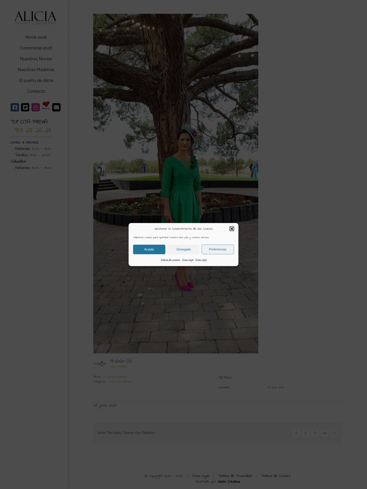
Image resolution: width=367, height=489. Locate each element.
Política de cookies (170, 259)
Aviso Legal (187, 259)
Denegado (183, 249)
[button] (232, 229)
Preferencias (218, 249)
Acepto (149, 249)
